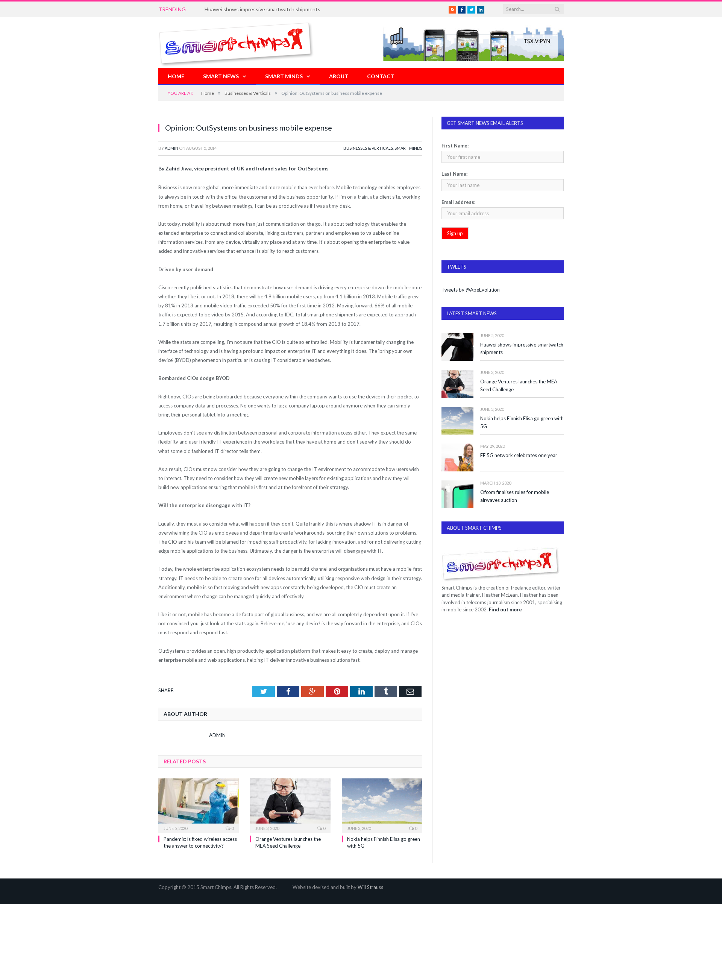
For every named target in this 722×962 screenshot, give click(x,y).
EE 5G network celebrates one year (518, 455)
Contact (380, 76)
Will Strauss (370, 887)
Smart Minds (284, 76)
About (338, 76)
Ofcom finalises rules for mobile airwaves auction (514, 496)
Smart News (221, 76)
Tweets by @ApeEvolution (470, 290)
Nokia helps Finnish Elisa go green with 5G (522, 422)
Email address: (458, 202)
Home (176, 76)
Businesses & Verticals (368, 148)
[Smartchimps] (236, 42)
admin (171, 148)
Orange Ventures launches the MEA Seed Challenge (518, 385)
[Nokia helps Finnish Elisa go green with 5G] (382, 804)
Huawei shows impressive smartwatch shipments (521, 349)
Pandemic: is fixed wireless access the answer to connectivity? (278, 9)
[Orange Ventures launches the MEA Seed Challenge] (290, 804)
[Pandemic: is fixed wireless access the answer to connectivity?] (198, 804)
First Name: (455, 146)
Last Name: (454, 174)
